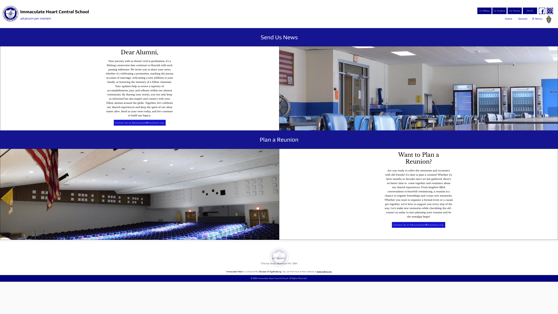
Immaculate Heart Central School (54, 11)
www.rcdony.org (324, 271)
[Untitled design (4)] (550, 11)
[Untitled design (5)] (542, 11)
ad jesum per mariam (35, 18)
